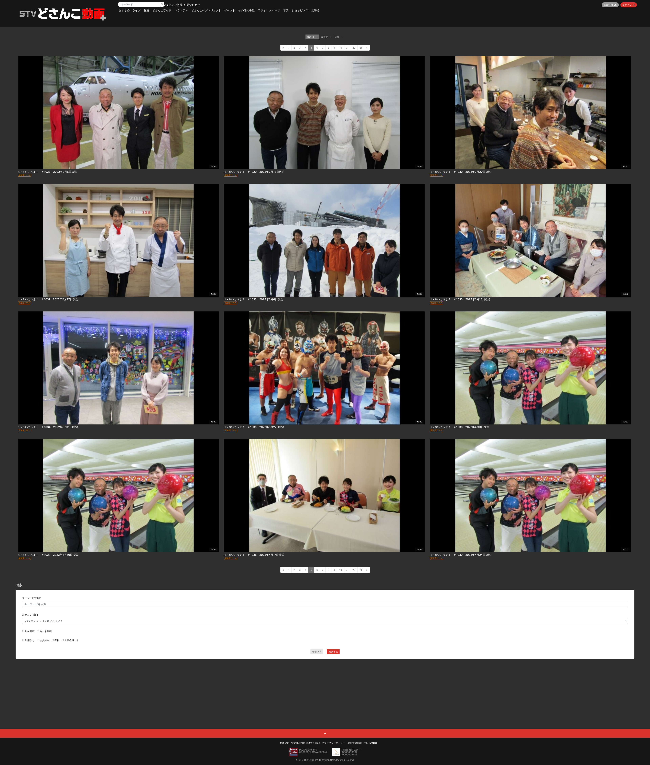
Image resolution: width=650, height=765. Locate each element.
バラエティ (181, 10)
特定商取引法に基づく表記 (305, 742)
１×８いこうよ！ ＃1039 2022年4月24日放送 (460, 554)
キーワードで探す (31, 597)
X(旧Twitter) (370, 742)
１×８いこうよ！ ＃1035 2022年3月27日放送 (254, 427)
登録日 (310, 37)
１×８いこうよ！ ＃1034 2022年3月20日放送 (48, 427)
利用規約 (284, 742)
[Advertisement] (325, 686)
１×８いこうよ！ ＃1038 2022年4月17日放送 (254, 554)
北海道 (315, 10)
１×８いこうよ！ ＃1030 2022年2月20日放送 (460, 171)
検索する (333, 651)
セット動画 (46, 631)
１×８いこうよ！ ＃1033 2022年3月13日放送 (460, 299)
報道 (146, 10)
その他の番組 (246, 10)
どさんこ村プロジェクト (206, 10)
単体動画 (30, 631)
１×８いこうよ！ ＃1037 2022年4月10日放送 (48, 554)
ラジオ (262, 10)
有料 (57, 640)
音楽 (286, 10)
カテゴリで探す (30, 614)
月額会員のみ (71, 640)
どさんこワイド (161, 10)
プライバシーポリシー (333, 742)
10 (340, 47)
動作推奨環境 (355, 742)
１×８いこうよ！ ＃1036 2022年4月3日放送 (459, 427)
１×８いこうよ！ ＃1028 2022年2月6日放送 (47, 171)
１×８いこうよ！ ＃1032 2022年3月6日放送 (253, 299)
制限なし (30, 640)
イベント (229, 10)
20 (353, 47)
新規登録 (608, 4)
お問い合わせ (192, 4)
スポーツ (274, 10)
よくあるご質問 (173, 4)
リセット (316, 651)
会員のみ (44, 640)
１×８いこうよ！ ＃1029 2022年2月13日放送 (254, 171)
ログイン (627, 4)
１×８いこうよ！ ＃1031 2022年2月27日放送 (48, 299)
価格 (337, 37)
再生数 (324, 37)
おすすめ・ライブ (129, 10)
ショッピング (300, 10)
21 (361, 47)
